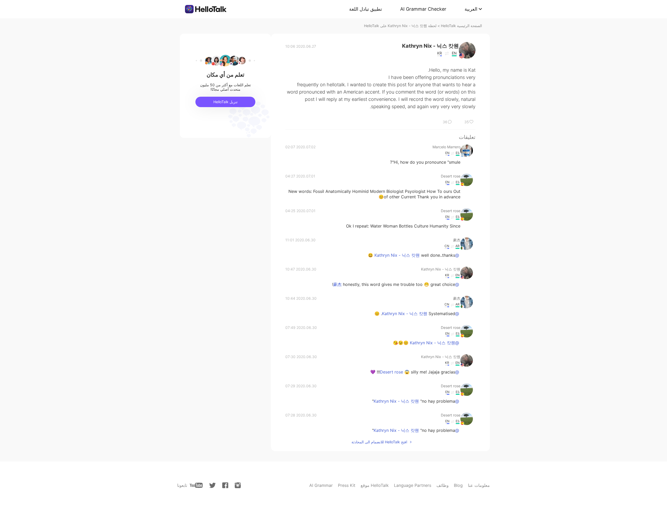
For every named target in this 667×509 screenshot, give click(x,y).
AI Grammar (321, 485)
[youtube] (196, 485)
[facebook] (225, 485)
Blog (458, 485)
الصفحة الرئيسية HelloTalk (461, 25)
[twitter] (212, 485)
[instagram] (238, 485)
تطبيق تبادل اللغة (365, 9)
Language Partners (412, 485)
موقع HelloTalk (375, 485)
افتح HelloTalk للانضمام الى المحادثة (379, 442)
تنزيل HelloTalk (225, 102)
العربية (471, 9)
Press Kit (346, 485)
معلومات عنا (479, 485)
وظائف (442, 485)
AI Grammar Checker (423, 9)
